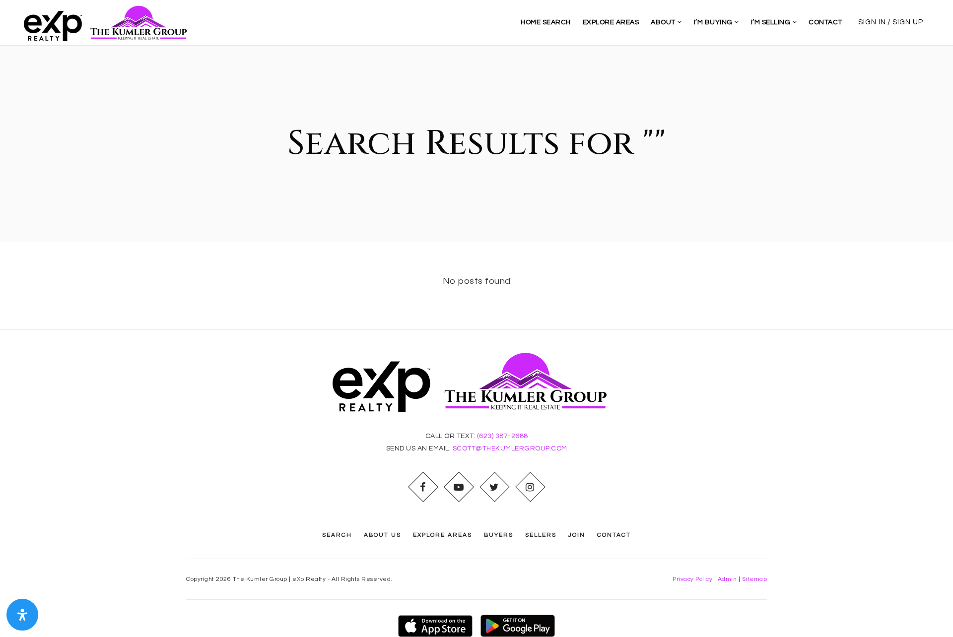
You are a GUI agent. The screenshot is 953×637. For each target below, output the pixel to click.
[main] (476, 187)
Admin (727, 579)
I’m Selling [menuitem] (771, 22)
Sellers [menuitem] (540, 535)
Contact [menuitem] (825, 22)
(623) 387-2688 (502, 436)
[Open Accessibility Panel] (22, 614)
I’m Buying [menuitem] (714, 22)
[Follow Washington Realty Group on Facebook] (423, 487)
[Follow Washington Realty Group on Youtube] (459, 487)
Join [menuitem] (576, 535)
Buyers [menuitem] (498, 535)
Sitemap (754, 579)
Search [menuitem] (337, 535)
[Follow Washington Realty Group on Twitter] (494, 487)
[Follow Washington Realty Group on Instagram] (530, 487)
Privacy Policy (692, 579)
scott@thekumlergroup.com (510, 448)
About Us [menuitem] (382, 535)
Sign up (907, 22)
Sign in (872, 22)
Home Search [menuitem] (546, 22)
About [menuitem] (664, 22)
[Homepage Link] (109, 22)
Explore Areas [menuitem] (611, 22)
